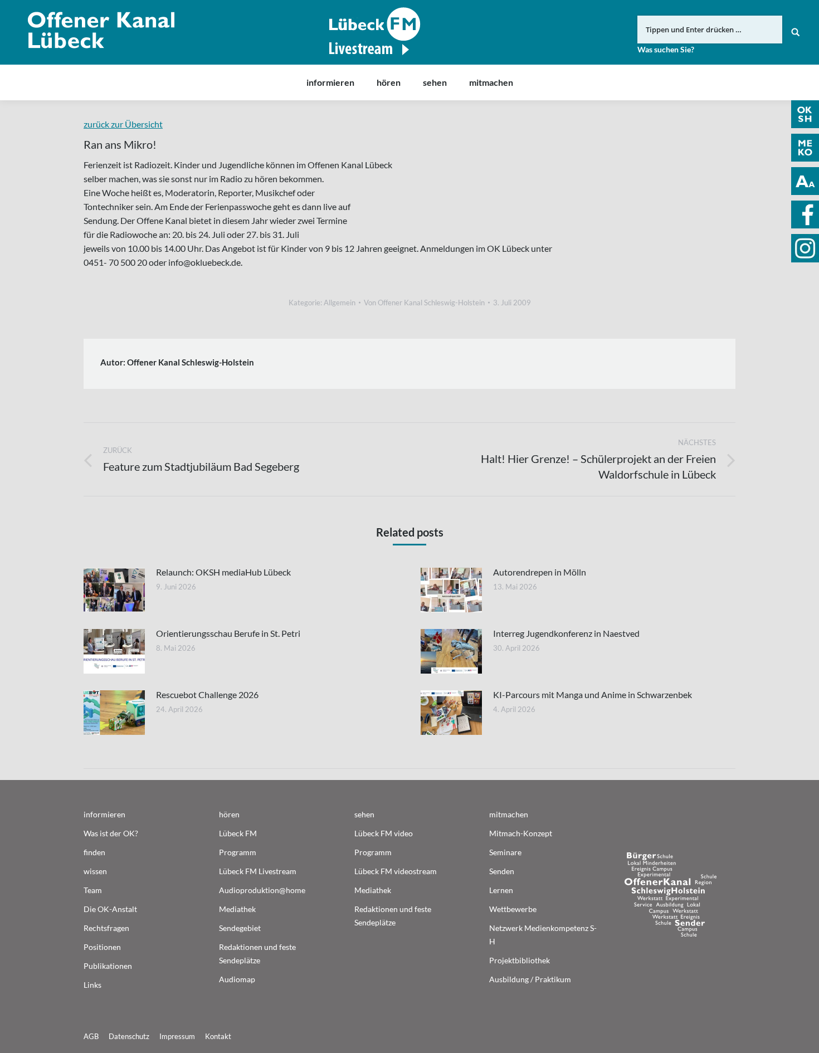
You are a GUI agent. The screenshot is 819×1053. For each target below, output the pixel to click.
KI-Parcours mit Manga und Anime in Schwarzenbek (592, 694)
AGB (91, 1036)
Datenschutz (129, 1036)
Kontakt (218, 1036)
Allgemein (339, 302)
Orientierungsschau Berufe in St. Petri (228, 633)
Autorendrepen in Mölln (539, 572)
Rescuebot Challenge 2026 (207, 694)
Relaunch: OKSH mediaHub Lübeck (223, 572)
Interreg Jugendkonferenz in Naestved (566, 633)
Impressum (177, 1036)
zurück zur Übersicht (123, 124)
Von (424, 302)
